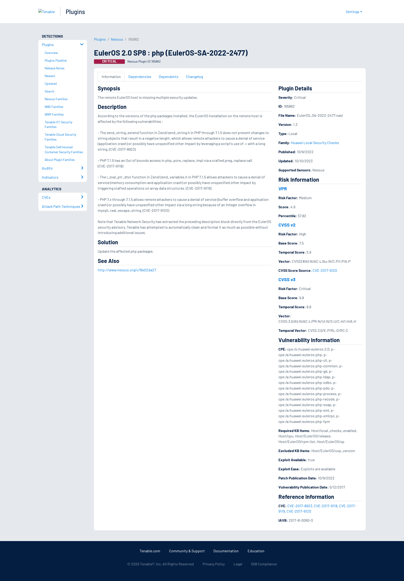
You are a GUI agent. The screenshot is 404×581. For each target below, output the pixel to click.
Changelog (194, 76)
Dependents (168, 76)
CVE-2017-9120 (325, 270)
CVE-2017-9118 (325, 505)
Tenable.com (150, 551)
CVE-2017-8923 (299, 505)
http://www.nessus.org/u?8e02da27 (127, 270)
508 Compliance (264, 564)
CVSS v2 (287, 224)
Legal (238, 564)
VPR (282, 188)
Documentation (226, 551)
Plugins (75, 11)
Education (256, 551)
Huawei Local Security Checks (315, 142)
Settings (352, 11)
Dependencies (139, 76)
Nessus (117, 39)
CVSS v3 (287, 279)
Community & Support (187, 551)
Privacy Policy (214, 564)
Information (111, 76)
